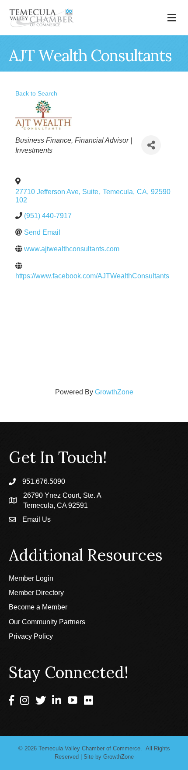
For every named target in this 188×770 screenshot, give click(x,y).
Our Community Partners (47, 622)
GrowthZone (114, 392)
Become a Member (38, 607)
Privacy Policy (31, 636)
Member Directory (36, 592)
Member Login (31, 578)
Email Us (36, 519)
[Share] (151, 145)
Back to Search (36, 93)
